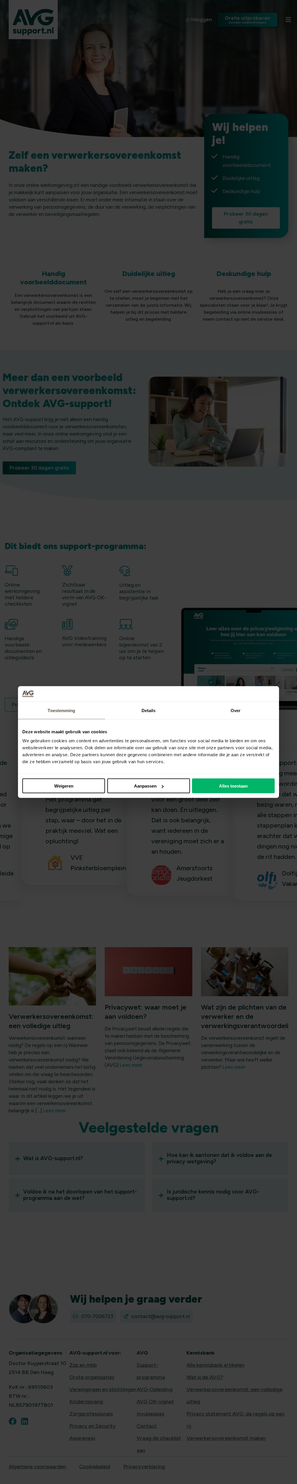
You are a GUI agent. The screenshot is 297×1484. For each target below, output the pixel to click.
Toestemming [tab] (61, 710)
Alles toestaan (233, 785)
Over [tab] (235, 710)
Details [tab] (149, 710)
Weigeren (63, 785)
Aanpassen (145, 785)
